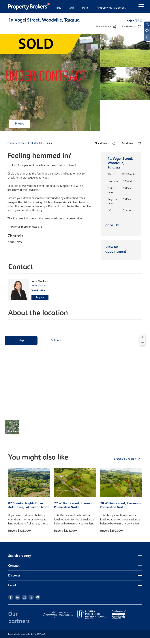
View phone (38, 285)
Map (21, 340)
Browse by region (125, 458)
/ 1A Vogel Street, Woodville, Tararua (34, 143)
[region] (75, 386)
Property (12, 143)
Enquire (40, 297)
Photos (19, 123)
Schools (56, 340)
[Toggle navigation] (138, 6)
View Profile (38, 290)
